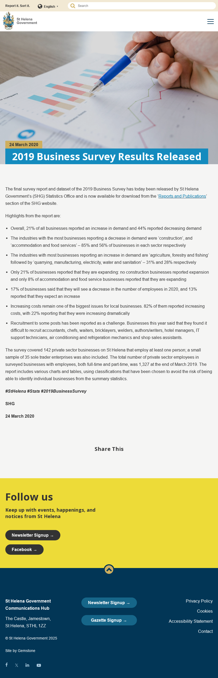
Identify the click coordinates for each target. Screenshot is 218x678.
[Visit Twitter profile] (16, 665)
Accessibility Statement (191, 621)
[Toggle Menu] (210, 21)
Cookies (205, 611)
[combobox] (144, 5)
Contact (205, 631)
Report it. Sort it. (17, 6)
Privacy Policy (199, 601)
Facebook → (24, 549)
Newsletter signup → (33, 535)
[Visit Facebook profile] (6, 665)
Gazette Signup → (109, 620)
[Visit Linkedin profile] (27, 665)
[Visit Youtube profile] (39, 665)
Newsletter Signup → (109, 602)
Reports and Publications (182, 196)
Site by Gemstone (20, 651)
